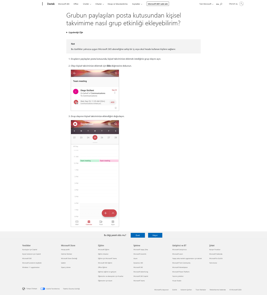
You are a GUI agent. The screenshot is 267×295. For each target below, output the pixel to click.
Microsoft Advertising (141, 272)
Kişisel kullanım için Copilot (31, 254)
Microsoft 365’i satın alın (158, 4)
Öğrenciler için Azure (105, 281)
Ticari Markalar (201, 290)
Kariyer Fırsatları (214, 249)
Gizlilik (174, 290)
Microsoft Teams (139, 281)
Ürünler (86, 4)
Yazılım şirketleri (178, 276)
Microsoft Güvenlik (140, 254)
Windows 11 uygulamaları (31, 267)
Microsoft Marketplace (180, 267)
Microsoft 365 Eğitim (105, 263)
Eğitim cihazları (103, 254)
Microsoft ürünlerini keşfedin (32, 263)
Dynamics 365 (138, 263)
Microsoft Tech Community (181, 263)
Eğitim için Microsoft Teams (107, 258)
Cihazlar (98, 4)
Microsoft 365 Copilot (141, 276)
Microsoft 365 (63, 4)
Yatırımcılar (213, 263)
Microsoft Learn (177, 254)
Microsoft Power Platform (180, 272)
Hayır (155, 235)
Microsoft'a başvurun (161, 290)
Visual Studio (176, 281)
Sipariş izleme (66, 267)
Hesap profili (65, 249)
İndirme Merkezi (66, 254)
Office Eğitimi (102, 267)
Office (76, 4)
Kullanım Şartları (186, 290)
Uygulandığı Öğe (75, 32)
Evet (138, 235)
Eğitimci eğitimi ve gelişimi (107, 272)
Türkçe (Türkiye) (31, 288)
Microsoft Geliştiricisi (179, 249)
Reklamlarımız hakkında (218, 290)
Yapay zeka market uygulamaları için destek (187, 258)
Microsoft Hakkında (215, 254)
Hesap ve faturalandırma (118, 4)
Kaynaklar (136, 4)
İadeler (63, 263)
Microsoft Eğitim (103, 249)
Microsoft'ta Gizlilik (215, 258)
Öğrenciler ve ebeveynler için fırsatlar (110, 276)
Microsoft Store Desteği (69, 258)
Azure (135, 258)
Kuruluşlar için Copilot (29, 249)
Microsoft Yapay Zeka (141, 249)
